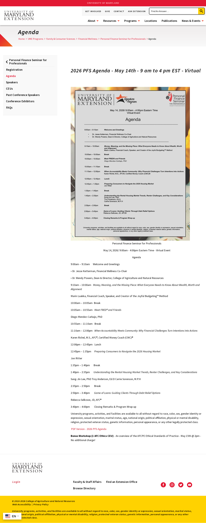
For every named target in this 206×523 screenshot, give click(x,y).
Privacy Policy (41, 504)
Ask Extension (137, 11)
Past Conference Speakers (23, 95)
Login (16, 482)
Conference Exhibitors (20, 101)
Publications (169, 21)
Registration (14, 69)
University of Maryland (103, 3)
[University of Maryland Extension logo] (19, 16)
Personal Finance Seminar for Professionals (123, 38)
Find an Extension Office (121, 482)
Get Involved (93, 11)
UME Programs (35, 38)
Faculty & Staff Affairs (87, 482)
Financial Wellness (87, 38)
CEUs (9, 88)
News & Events (191, 21)
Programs (130, 21)
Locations (150, 21)
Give (107, 11)
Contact (119, 11)
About (91, 21)
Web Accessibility (21, 504)
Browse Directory (84, 488)
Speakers (12, 82)
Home (21, 38)
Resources (109, 21)
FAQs (9, 107)
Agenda (11, 76)
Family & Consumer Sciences (60, 38)
